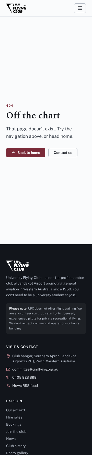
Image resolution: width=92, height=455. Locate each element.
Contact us (63, 153)
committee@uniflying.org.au (35, 369)
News (11, 439)
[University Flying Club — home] (16, 8)
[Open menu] (80, 8)
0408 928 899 (24, 377)
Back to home (28, 153)
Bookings (13, 424)
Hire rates (14, 417)
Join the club (16, 431)
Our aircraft (15, 410)
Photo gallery (17, 453)
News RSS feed (25, 386)
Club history (16, 446)
